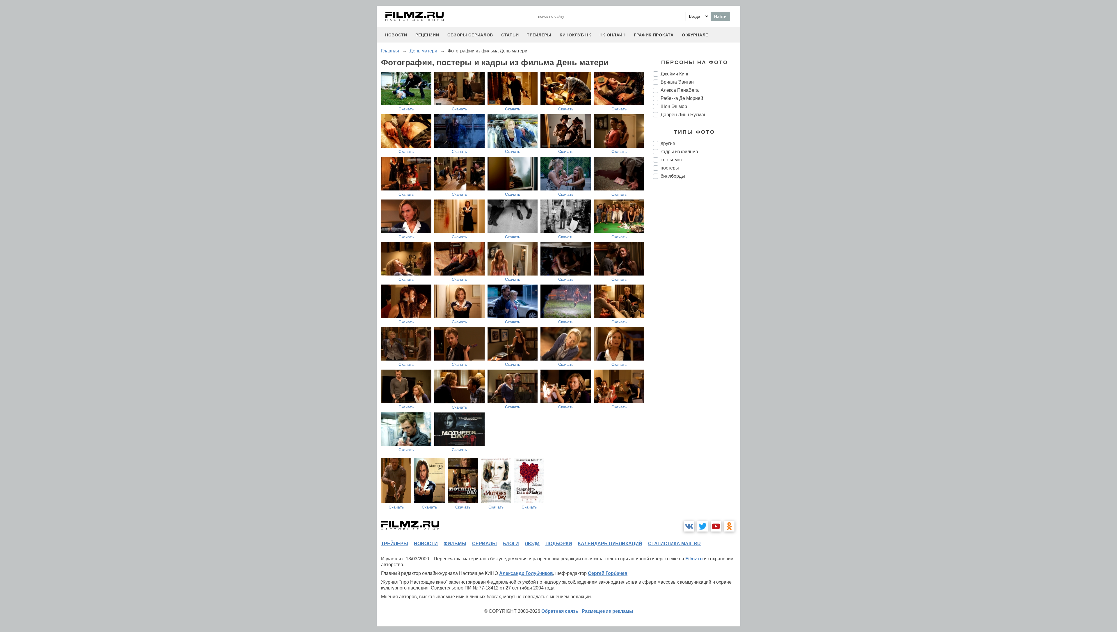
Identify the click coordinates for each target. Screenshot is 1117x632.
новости (396, 35)
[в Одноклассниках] (729, 526)
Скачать (406, 109)
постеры (670, 167)
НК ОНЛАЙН (613, 35)
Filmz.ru (694, 558)
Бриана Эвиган (677, 82)
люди (532, 543)
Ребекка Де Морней (682, 98)
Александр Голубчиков (526, 573)
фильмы (455, 543)
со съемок (671, 159)
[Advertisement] (696, 280)
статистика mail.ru (674, 543)
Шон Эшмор (674, 106)
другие (668, 143)
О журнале (695, 35)
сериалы (484, 543)
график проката (654, 35)
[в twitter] (702, 526)
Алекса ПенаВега (680, 90)
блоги (511, 543)
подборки (558, 543)
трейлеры (539, 35)
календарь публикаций (610, 543)
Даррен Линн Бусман (684, 114)
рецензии (427, 35)
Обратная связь (559, 611)
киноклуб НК (575, 35)
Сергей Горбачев (607, 573)
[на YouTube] (716, 526)
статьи (510, 35)
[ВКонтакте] (689, 526)
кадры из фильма (679, 151)
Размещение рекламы (607, 611)
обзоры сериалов (470, 35)
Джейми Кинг (675, 73)
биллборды (673, 176)
